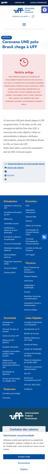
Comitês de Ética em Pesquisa (34, 249)
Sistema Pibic (31, 217)
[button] (44, 9)
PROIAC (29, 221)
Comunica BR (19, 2)
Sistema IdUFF (10, 272)
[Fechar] (46, 433)
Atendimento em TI (31, 329)
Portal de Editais (10, 268)
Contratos (6, 398)
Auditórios (28, 389)
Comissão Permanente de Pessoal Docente (32, 241)
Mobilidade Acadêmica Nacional (13, 249)
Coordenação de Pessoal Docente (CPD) (32, 232)
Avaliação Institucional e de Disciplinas (33, 323)
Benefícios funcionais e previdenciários (32, 297)
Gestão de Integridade (33, 349)
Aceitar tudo (24, 456)
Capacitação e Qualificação (29, 286)
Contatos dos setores (24, 429)
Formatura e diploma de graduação (12, 238)
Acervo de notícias (15, 167)
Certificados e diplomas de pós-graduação (11, 230)
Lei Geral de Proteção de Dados (32, 354)
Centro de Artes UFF (10, 336)
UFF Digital (30, 255)
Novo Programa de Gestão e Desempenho (31, 269)
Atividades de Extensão (7, 323)
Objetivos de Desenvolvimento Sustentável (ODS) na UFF (11, 364)
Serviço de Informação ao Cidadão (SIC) (11, 379)
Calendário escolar (11, 223)
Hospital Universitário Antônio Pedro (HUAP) (11, 353)
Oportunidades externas (10, 256)
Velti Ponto (28, 281)
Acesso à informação (38, 2)
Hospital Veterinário (10, 347)
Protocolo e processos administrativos (33, 368)
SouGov (27, 292)
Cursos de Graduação (12, 244)
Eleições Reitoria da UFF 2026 (31, 339)
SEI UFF (27, 373)
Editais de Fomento (33, 225)
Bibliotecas (8, 219)
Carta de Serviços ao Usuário (10, 330)
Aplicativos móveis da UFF (12, 207)
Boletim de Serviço (31, 333)
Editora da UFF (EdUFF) (8, 341)
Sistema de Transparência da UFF (32, 379)
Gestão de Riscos (31, 344)
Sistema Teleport (31, 276)
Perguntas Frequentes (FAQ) (13, 262)
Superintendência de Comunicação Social (26, 163)
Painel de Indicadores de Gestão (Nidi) (32, 361)
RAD (27, 206)
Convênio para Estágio (11, 393)
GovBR (4, 2)
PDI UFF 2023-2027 (32, 385)
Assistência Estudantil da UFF (13, 213)
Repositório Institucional (30, 211)
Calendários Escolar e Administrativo (32, 304)
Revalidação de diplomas (8, 373)
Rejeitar (24, 469)
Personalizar (24, 463)
